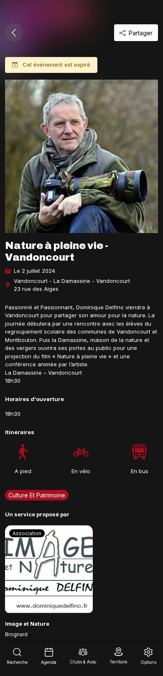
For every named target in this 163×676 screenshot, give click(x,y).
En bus (139, 471)
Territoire (118, 661)
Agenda (48, 662)
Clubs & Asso (83, 661)
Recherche (17, 662)
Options (148, 662)
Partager (141, 32)
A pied (23, 471)
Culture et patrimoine (36, 495)
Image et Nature (27, 623)
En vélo (80, 471)
